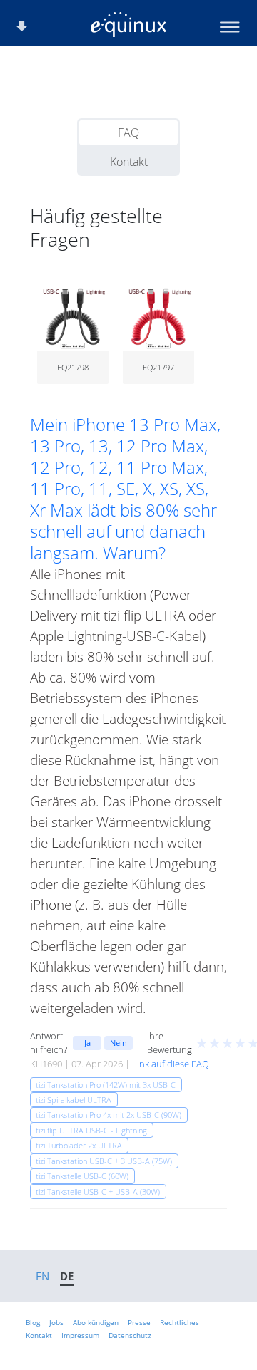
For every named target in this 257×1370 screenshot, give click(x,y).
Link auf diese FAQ (170, 1063)
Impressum (80, 1335)
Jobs (56, 1322)
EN (42, 1276)
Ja (87, 1042)
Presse (139, 1322)
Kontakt (129, 162)
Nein (118, 1042)
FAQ (128, 132)
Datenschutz (130, 1335)
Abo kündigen (96, 1322)
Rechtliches (179, 1322)
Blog (33, 1322)
